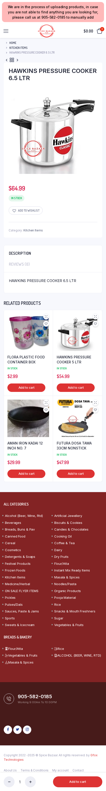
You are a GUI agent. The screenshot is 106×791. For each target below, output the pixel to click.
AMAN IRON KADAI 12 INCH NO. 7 (25, 445)
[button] (26, 210)
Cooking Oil (63, 536)
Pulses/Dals (14, 604)
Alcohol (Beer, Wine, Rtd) (24, 516)
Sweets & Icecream (20, 625)
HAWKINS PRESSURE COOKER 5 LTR (74, 359)
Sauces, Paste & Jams (22, 611)
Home (12, 43)
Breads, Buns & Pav (20, 529)
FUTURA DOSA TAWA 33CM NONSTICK (74, 445)
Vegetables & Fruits (69, 625)
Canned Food (15, 536)
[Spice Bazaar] (46, 31)
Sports (10, 618)
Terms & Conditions (34, 770)
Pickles (10, 598)
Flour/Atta (61, 564)
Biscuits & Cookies (68, 523)
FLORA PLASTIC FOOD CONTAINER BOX (26, 359)
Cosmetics (13, 550)
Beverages (13, 523)
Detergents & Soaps (20, 557)
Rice (57, 604)
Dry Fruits (61, 557)
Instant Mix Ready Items (72, 570)
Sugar (58, 618)
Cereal (10, 543)
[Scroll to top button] (98, 771)
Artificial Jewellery (68, 516)
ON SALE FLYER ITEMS (21, 591)
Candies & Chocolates (71, 529)
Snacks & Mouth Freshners (74, 611)
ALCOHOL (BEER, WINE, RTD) (79, 655)
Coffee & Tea (64, 543)
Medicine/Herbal (17, 584)
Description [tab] (20, 253)
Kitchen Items (18, 48)
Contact (78, 770)
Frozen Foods (15, 570)
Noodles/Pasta (65, 584)
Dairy (58, 550)
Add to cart (77, 782)
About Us (10, 770)
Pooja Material (65, 598)
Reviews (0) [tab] (19, 264)
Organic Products (67, 591)
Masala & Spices (67, 577)
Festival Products (18, 564)
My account (60, 770)
